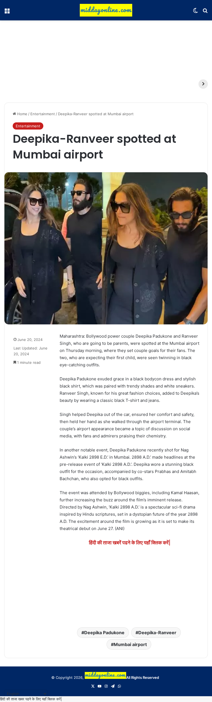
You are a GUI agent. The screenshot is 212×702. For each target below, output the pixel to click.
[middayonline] (106, 10)
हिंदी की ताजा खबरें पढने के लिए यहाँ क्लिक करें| (129, 542)
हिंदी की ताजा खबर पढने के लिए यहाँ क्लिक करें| (31, 699)
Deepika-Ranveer (157, 632)
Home (21, 114)
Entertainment (42, 114)
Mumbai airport (130, 644)
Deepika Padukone (104, 632)
